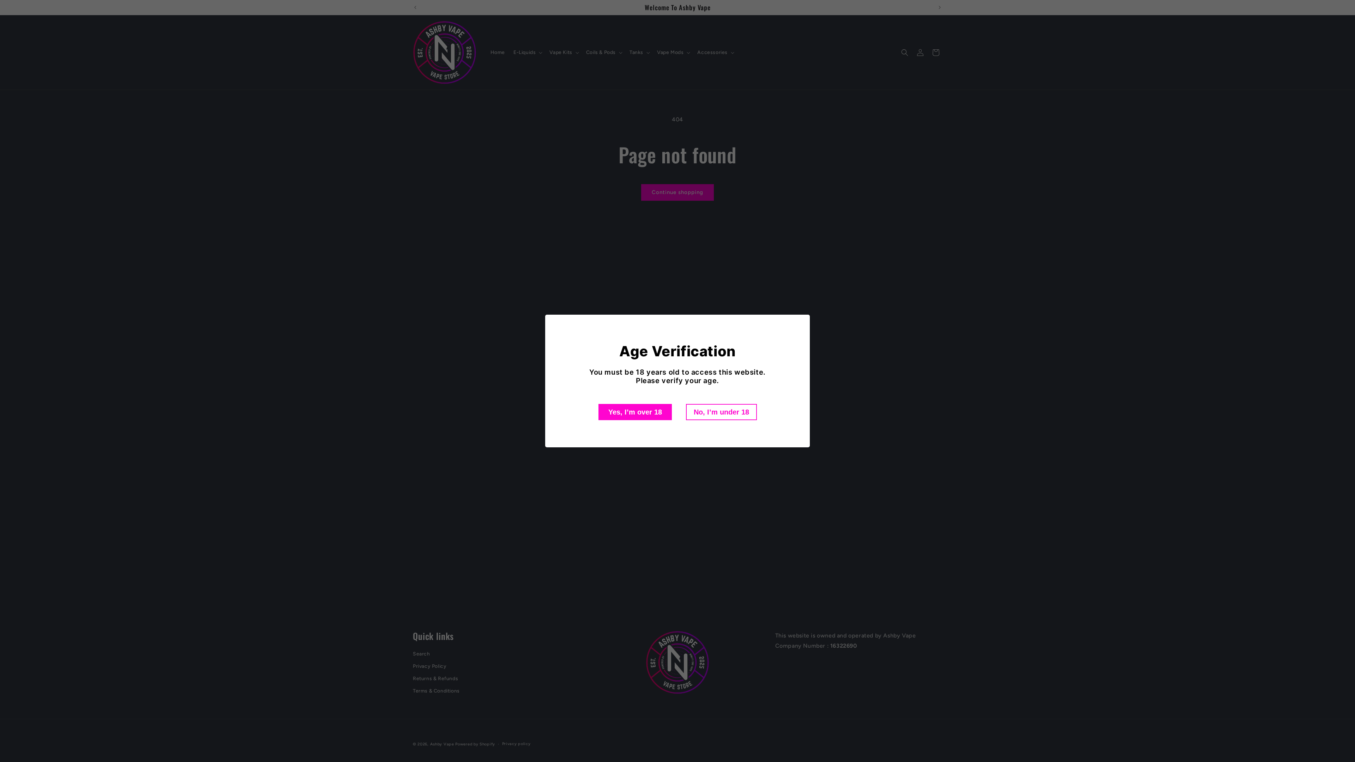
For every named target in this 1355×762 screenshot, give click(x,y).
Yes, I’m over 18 (635, 412)
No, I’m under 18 (721, 412)
